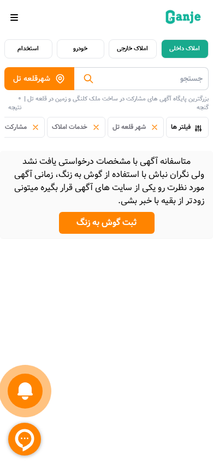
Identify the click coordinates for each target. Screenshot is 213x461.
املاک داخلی (184, 49)
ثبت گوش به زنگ (106, 222)
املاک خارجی (132, 49)
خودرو (80, 49)
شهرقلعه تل (31, 79)
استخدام (28, 49)
